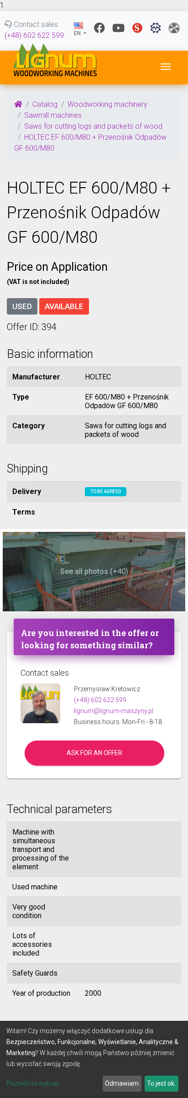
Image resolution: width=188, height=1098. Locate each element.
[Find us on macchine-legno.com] (174, 28)
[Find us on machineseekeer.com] (155, 28)
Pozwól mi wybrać (32, 1083)
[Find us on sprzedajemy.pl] (137, 28)
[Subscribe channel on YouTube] (118, 28)
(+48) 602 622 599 (34, 35)
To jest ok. (161, 1083)
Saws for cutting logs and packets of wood (93, 126)
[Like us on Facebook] (99, 28)
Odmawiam (122, 1083)
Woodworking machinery (107, 104)
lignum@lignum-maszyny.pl (113, 710)
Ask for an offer (94, 753)
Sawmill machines (53, 115)
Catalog (44, 104)
